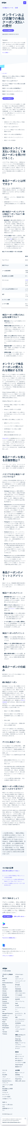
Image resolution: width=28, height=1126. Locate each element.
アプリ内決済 (18, 995)
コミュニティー (6, 1079)
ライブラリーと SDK (20, 1062)
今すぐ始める (7, 916)
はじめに (4, 73)
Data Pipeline (5, 997)
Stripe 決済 (5, 438)
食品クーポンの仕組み (8, 94)
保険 (16, 1017)
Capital (4, 987)
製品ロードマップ (19, 1072)
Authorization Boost (7, 982)
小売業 (17, 1031)
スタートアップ (19, 979)
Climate (4, 991)
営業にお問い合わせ (19, 916)
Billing (3, 984)
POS (11, 239)
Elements (4, 999)
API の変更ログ (19, 1060)
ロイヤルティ (12, 608)
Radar (3, 1021)
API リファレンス (19, 1056)
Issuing (4, 1009)
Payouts (4, 1019)
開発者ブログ (18, 1066)
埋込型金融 (18, 989)
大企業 (17, 976)
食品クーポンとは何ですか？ (10, 81)
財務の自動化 (18, 991)
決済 (16, 8)
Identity (4, 1005)
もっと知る (5, 52)
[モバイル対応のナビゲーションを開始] (24, 2)
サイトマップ (5, 1094)
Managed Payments (7, 1013)
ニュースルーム (19, 1076)
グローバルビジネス (20, 993)
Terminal (4, 1031)
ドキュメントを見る (7, 955)
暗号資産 (4, 995)
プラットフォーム (19, 1001)
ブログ (4, 1076)
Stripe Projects (19, 1064)
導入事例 (4, 1074)
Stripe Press (18, 1079)
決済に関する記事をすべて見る (10, 870)
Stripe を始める (8, 30)
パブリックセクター (20, 1029)
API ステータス (19, 1058)
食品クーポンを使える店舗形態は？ (12, 88)
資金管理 (17, 999)
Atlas (3, 980)
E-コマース (18, 987)
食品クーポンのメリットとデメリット (12, 91)
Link (3, 1011)
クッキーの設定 (6, 1096)
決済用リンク (5, 1015)
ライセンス (5, 1092)
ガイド (4, 1072)
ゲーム (17, 1011)
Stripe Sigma (5, 1027)
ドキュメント (18, 1054)
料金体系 (4, 978)
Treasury (4, 1034)
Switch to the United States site (11, 1122)
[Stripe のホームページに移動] (4, 968)
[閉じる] (25, 1119)
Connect (4, 993)
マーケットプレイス (20, 997)
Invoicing (4, 1007)
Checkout (4, 989)
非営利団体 (18, 1023)
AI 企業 (17, 1005)
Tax (3, 1029)
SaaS (16, 1003)
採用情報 (17, 1074)
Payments (5, 1017)
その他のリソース (7, 8)
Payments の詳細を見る (8, 937)
